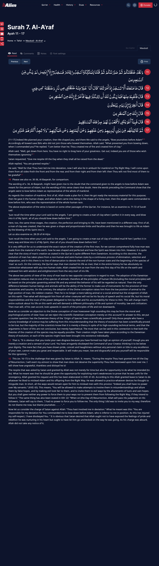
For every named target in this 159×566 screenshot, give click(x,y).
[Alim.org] (10, 5)
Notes (43, 53)
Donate (147, 5)
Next (26, 61)
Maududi (144, 48)
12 (147, 88)
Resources (95, 5)
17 (147, 130)
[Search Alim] (128, 5)
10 (9, 179)
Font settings (59, 53)
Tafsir (19, 40)
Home (10, 40)
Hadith (57, 5)
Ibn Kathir (130, 48)
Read (14, 53)
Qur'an (45, 5)
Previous (14, 61)
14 (147, 104)
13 (147, 96)
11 (147, 72)
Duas (81, 5)
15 (147, 113)
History (69, 5)
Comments (29, 53)
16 (147, 121)
